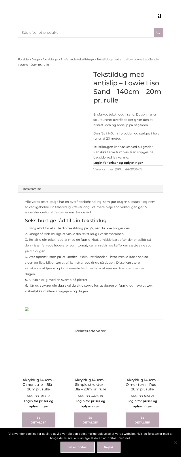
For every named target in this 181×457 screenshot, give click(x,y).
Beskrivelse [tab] (32, 189)
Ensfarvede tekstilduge (77, 59)
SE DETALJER (39, 420)
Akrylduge (50, 59)
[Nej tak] (175, 442)
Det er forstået (78, 447)
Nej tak (108, 447)
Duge (36, 59)
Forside (23, 59)
